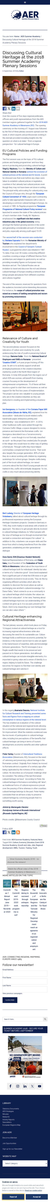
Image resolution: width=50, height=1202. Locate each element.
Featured (34, 840)
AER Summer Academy (21, 840)
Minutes (6, 1114)
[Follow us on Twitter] (9, 832)
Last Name (7, 985)
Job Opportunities (9, 1143)
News (40, 840)
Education (31, 842)
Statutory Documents (11, 1109)
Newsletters (7, 1122)
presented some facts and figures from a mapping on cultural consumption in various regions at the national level (24, 716)
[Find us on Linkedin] (13, 832)
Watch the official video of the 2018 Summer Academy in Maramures (23, 870)
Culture (15, 842)
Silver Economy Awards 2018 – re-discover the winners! (23, 860)
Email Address (8, 970)
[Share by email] (18, 108)
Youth (35, 848)
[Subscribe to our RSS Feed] (18, 832)
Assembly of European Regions (25, 14)
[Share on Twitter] (9, 108)
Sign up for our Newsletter (12, 1149)
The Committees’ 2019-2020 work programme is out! (16, 902)
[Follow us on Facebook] (4, 832)
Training (29, 848)
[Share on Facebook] (4, 108)
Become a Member (10, 1138)
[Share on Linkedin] (13, 108)
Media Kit (6, 1117)
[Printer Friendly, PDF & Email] (43, 825)
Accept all (37, 1197)
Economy (22, 842)
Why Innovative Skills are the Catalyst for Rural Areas (43, 899)
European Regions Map (11, 1125)
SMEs (15, 848)
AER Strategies (8, 1111)
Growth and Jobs (24, 845)
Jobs (33, 845)
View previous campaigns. (13, 993)
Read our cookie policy (33, 1190)
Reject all (13, 1197)
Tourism (22, 848)
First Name (7, 977)
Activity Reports (8, 1120)
